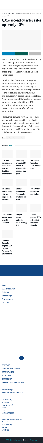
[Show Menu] (3, 5)
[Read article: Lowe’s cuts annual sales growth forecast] (7, 208)
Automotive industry (15, 138)
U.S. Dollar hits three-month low (35, 191)
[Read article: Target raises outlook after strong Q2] (21, 208)
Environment (7, 299)
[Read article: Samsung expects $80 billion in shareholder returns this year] (21, 154)
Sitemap (33, 440)
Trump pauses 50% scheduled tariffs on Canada (35, 219)
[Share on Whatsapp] (21, 53)
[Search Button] (40, 5)
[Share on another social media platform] (35, 53)
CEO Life (5, 302)
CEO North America (14, 440)
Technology (7, 296)
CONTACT (6, 365)
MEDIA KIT (6, 375)
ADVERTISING (8, 372)
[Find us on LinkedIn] (21, 358)
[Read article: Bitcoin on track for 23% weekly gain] (35, 154)
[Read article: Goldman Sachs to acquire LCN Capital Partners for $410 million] (7, 234)
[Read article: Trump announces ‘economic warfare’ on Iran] (21, 182)
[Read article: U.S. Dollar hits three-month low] (35, 182)
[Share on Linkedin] (8, 53)
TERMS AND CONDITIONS (13, 382)
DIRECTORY (7, 379)
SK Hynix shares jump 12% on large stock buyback (7, 194)
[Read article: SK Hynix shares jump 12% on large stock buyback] (7, 182)
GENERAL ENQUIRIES (11, 369)
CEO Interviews (8, 289)
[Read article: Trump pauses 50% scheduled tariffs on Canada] (35, 208)
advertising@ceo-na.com (12, 392)
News (4, 285)
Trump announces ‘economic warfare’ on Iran (21, 194)
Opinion (5, 292)
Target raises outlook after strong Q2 (21, 219)
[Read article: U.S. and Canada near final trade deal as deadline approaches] (7, 154)
